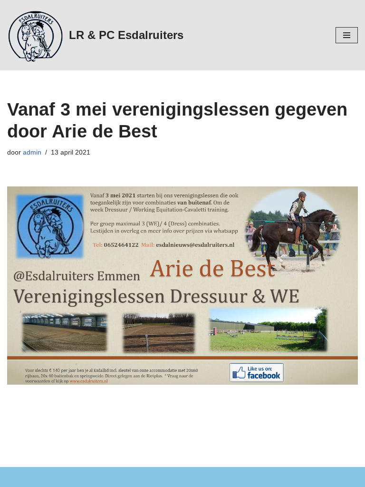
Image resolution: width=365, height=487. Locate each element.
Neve (16, 477)
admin (32, 152)
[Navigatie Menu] (347, 35)
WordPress (128, 477)
